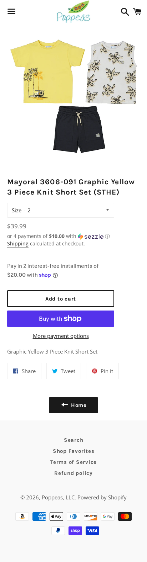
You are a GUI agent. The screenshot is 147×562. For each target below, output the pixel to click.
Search (73, 440)
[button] (60, 236)
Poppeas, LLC (58, 497)
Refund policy (73, 473)
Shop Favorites (74, 451)
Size (16, 210)
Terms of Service (73, 462)
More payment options (61, 335)
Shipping (18, 243)
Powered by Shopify (102, 497)
